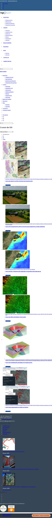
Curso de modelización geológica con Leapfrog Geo (18, 362)
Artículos (7, 106)
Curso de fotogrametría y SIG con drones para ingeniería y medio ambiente (25, 226)
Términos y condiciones (7, 513)
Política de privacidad (7, 514)
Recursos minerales (32, 360)
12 (3, 136)
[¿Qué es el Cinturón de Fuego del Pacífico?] (9, 450)
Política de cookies (6, 515)
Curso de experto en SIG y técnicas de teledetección (19, 181)
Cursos (4, 84)
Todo (4, 139)
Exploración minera (39, 359)
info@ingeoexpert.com (12, 1)
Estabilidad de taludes (30, 359)
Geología (7, 86)
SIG (33, 179)
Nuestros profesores (10, 81)
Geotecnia (8, 90)
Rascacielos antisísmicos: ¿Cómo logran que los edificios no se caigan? (21, 469)
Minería (7, 93)
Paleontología (18, 360)
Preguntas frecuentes (11, 82)
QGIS (31, 179)
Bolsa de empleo (7, 99)
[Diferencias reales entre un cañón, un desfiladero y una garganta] (9, 485)
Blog (4, 103)
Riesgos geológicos (41, 360)
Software (7, 97)
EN (3, 6)
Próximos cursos (26, 179)
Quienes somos (9, 77)
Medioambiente (9, 92)
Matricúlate (7, 185)
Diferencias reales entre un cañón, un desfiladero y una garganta (19, 486)
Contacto (5, 108)
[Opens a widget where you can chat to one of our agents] (41, 515)
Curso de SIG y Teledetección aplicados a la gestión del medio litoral (23, 271)
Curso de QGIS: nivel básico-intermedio (15, 317)
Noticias (7, 104)
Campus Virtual (6, 110)
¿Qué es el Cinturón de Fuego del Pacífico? (13, 451)
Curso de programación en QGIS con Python (16, 407)
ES (3, 5)
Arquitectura (8, 95)
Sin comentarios (7, 455)
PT (3, 8)
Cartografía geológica (10, 359)
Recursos (5, 101)
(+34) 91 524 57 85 (6, 419)
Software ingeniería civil (45, 179)
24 (3, 137)
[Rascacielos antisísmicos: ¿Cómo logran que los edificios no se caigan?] (9, 467)
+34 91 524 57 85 (3, 1)
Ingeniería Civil (9, 88)
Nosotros (5, 75)
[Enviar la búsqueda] (13, 123)
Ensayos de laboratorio (20, 359)
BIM (11, 314)
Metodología (8, 79)
